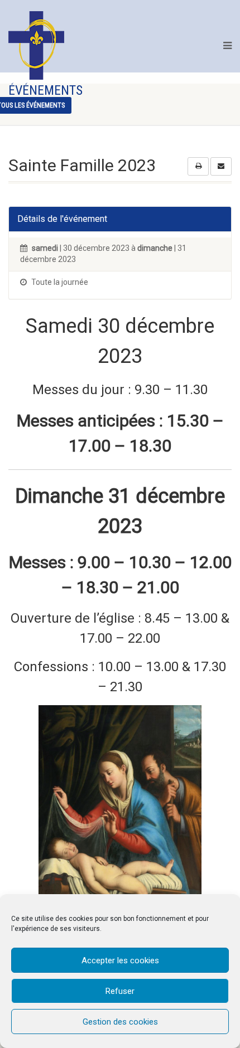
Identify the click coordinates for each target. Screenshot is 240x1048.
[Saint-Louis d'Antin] (36, 45)
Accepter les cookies (120, 960)
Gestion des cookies (120, 1022)
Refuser (120, 991)
